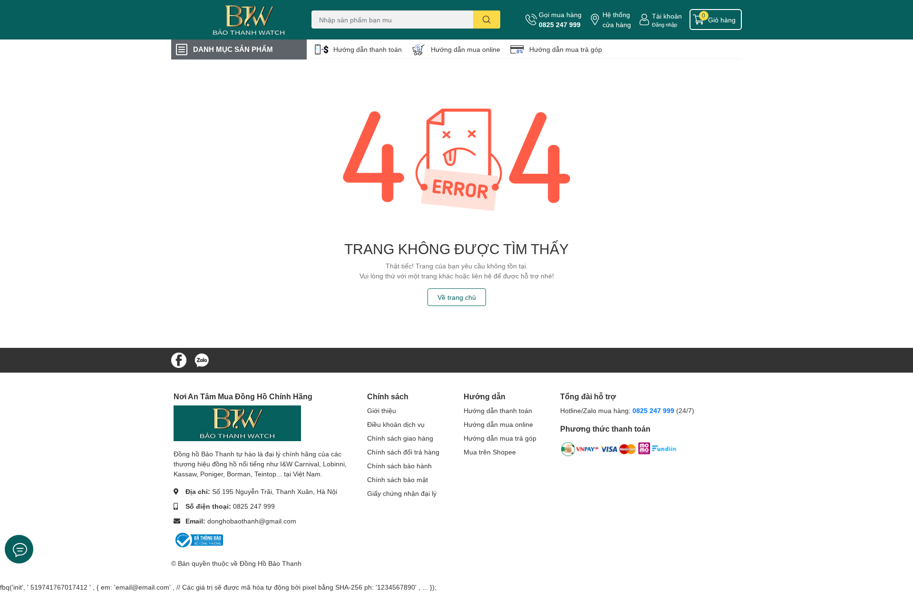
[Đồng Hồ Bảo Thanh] (230, 20)
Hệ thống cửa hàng (616, 19)
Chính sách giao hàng (400, 438)
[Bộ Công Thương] (198, 539)
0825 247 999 (560, 24)
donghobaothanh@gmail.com (251, 521)
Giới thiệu (381, 410)
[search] (486, 19)
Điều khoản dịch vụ (396, 424)
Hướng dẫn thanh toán (367, 49)
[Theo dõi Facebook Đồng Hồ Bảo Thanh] (178, 359)
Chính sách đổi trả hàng (403, 452)
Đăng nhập (664, 24)
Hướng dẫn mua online (465, 49)
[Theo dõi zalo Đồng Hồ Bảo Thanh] (201, 359)
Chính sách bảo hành (399, 466)
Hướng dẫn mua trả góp (565, 49)
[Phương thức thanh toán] (618, 451)
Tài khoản (667, 16)
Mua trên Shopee (490, 452)
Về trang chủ (456, 297)
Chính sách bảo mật (397, 479)
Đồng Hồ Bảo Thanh (270, 563)
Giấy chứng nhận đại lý (402, 493)
